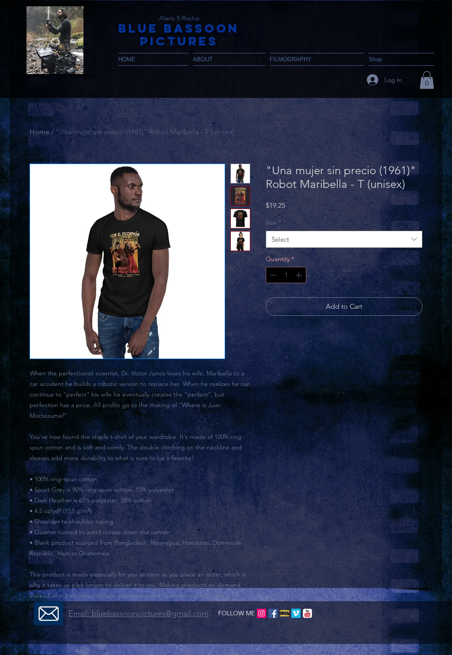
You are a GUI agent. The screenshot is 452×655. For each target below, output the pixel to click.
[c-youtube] (307, 613)
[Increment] (299, 275)
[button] (55, 40)
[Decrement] (272, 275)
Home (39, 131)
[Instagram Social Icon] (261, 613)
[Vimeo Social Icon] (296, 613)
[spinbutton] (286, 275)
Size (273, 222)
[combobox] (344, 239)
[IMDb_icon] (284, 613)
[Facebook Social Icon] (273, 613)
